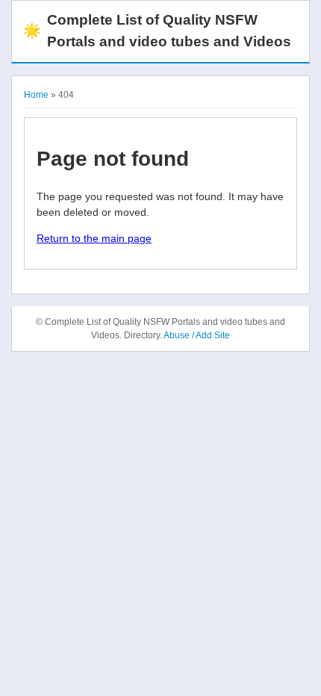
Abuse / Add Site (196, 335)
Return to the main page (94, 238)
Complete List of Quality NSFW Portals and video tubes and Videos (157, 30)
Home (36, 95)
